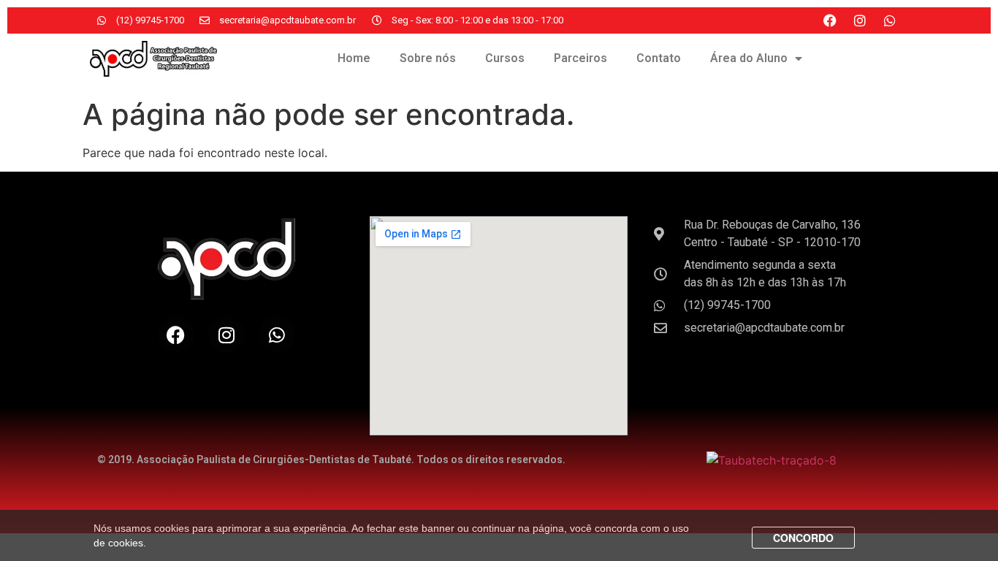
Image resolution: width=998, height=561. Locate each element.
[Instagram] (860, 20)
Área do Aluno (749, 58)
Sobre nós (428, 58)
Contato (658, 58)
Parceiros (580, 58)
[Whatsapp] (890, 20)
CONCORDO (803, 537)
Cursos (505, 58)
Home (354, 58)
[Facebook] (830, 20)
